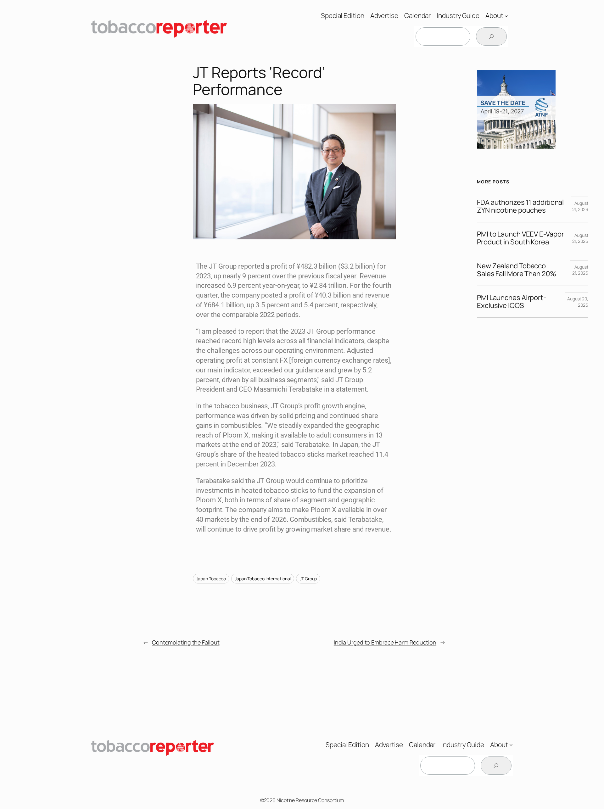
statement (351, 389)
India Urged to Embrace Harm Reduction (385, 642)
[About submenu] (506, 15)
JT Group (308, 579)
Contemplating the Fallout (186, 642)
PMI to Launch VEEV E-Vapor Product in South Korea (520, 238)
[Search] (491, 36)
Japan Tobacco (211, 579)
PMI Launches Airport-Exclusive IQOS (511, 302)
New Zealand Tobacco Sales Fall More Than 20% (516, 270)
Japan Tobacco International (263, 579)
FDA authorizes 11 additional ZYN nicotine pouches (520, 206)
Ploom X (236, 435)
